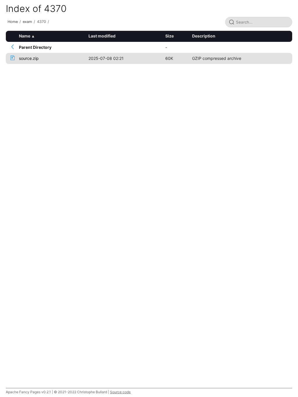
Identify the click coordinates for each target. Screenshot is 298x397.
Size (169, 35)
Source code (120, 392)
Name (24, 35)
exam (27, 21)
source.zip (29, 58)
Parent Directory (35, 47)
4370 (41, 21)
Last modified (102, 35)
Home (13, 21)
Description (203, 35)
